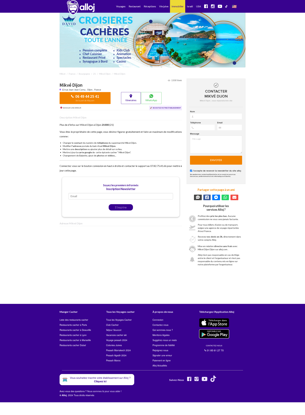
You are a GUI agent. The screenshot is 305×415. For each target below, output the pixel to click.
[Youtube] (204, 380)
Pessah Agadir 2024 (116, 355)
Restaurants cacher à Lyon (73, 335)
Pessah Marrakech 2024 (118, 350)
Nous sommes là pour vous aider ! (104, 391)
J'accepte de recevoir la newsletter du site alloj (217, 171)
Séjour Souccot (113, 329)
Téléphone (195, 123)
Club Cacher (112, 324)
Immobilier (178, 6)
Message (194, 134)
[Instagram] (196, 380)
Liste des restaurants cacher (74, 319)
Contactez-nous (160, 324)
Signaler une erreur (162, 355)
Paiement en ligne (161, 360)
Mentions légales (160, 335)
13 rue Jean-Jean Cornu (74, 89)
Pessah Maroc (113, 360)
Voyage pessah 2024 (116, 340)
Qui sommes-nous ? (162, 329)
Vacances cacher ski (116, 335)
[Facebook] (189, 380)
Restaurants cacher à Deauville (75, 329)
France (97, 89)
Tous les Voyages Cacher (119, 319)
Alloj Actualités (159, 365)
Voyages (120, 6)
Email (219, 123)
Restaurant (135, 6)
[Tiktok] (213, 380)
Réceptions (150, 6)
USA (198, 6)
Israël (190, 6)
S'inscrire (121, 207)
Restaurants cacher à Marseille (75, 340)
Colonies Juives (114, 345)
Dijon (89, 89)
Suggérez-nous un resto (164, 340)
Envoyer (216, 160)
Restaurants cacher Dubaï (73, 345)
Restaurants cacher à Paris (73, 324)
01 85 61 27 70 (215, 348)
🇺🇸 (234, 6)
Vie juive (163, 6)
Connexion (157, 319)
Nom (192, 112)
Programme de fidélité (163, 345)
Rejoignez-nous (160, 350)
